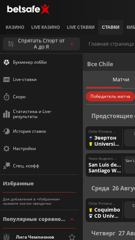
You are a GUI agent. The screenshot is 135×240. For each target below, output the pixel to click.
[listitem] (15, 27)
